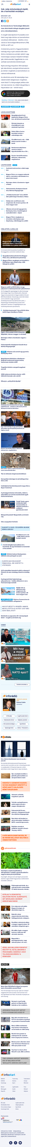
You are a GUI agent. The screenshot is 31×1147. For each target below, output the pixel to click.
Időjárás (26, 1091)
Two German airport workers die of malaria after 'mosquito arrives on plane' (15, 1061)
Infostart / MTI (6, 16)
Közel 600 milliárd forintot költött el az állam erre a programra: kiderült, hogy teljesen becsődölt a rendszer (14, 952)
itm (23, 106)
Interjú (25, 1081)
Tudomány (15, 1078)
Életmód (11, 100)
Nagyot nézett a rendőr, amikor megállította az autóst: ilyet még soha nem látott (15, 608)
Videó (13, 1091)
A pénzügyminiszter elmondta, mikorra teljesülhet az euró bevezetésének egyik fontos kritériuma (14, 494)
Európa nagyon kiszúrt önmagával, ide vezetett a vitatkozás (12, 563)
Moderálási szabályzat (14, 1134)
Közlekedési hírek (5, 1105)
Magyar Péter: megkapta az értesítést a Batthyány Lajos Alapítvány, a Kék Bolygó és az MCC (16, 262)
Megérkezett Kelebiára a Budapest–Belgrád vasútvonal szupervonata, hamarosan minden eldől (13, 360)
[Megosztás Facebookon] (2, 21)
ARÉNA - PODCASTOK (7, 1)
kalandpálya (6, 106)
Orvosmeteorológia (6, 1107)
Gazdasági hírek (5, 1109)
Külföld (3, 1081)
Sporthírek (18, 1107)
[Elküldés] (7, 21)
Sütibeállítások (12, 1136)
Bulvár (2, 1087)
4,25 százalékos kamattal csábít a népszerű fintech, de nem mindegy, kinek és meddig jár (15, 572)
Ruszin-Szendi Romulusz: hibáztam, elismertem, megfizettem (11, 449)
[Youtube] (20, 1142)
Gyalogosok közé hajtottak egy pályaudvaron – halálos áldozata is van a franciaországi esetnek (14, 581)
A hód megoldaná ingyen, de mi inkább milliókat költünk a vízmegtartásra (15, 838)
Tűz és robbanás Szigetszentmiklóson (13, 474)
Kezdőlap (4, 100)
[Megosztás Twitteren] (5, 21)
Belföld (3, 1078)
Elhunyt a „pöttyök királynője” (11, 381)
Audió (13, 1089)
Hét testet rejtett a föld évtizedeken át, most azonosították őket (13, 469)
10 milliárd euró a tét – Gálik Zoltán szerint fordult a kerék (23, 536)
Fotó (25, 1087)
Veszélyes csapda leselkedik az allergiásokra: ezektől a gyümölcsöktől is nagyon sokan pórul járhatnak (14, 872)
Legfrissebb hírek (20, 1102)
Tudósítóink (27, 1078)
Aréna (17, 1109)
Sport (13, 1083)
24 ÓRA (15, 165)
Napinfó (3, 1091)
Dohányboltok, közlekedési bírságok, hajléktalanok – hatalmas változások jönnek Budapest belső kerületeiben (14, 406)
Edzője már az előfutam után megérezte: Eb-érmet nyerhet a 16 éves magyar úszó (22, 591)
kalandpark (15, 106)
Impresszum (12, 1133)
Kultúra (14, 1081)
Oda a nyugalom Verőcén (9, 522)
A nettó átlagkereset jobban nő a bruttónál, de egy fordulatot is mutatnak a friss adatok (16, 546)
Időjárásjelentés (20, 1105)
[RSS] (10, 1142)
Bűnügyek (3, 1089)
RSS (6, 1136)
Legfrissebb (15, 1087)
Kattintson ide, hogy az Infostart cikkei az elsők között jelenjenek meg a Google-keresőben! (15, 94)
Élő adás (9, 716)
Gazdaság (3, 1083)
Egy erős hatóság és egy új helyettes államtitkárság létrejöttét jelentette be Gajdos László (12, 428)
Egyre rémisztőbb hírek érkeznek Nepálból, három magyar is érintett (13, 333)
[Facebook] (15, 1142)
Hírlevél (26, 1089)
